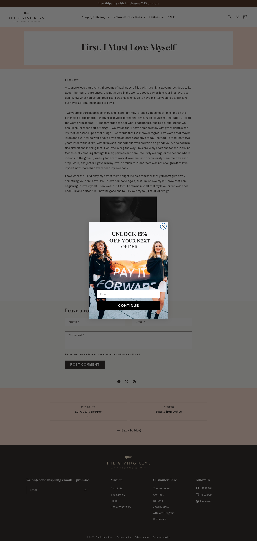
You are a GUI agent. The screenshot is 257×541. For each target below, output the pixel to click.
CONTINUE (128, 305)
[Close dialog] (163, 226)
